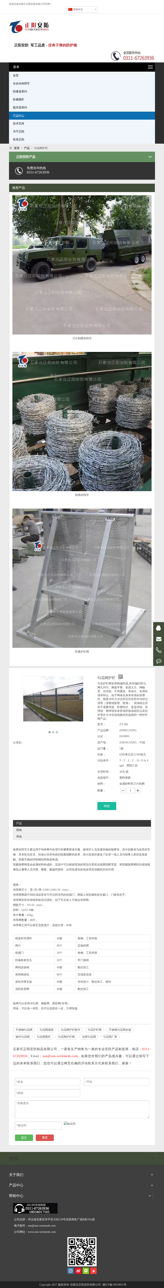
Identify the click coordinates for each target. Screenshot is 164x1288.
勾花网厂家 (110, 1036)
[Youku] (93, 1271)
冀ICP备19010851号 (114, 1284)
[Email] (158, 639)
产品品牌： (104, 730)
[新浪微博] (78, 1271)
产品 (19, 823)
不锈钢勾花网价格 (120, 1029)
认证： (101, 736)
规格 (19, 829)
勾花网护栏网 (66, 1036)
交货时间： (104, 771)
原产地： (103, 742)
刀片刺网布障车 (82, 338)
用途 (19, 836)
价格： (101, 754)
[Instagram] (70, 1271)
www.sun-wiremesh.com (42, 1231)
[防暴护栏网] (82, 591)
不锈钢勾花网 (24, 1029)
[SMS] (158, 661)
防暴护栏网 (82, 651)
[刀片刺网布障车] (82, 264)
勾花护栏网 (95, 1029)
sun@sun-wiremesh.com (42, 1225)
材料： (101, 783)
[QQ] (158, 628)
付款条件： (104, 760)
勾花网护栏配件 (70, 1029)
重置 (45, 1137)
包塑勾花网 (89, 1036)
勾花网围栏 (44, 1036)
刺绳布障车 (82, 495)
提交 (24, 1137)
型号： (101, 724)
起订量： (103, 748)
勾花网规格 (47, 1029)
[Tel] (158, 650)
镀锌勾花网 (23, 1036)
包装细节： (104, 777)
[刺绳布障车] (82, 421)
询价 (107, 806)
